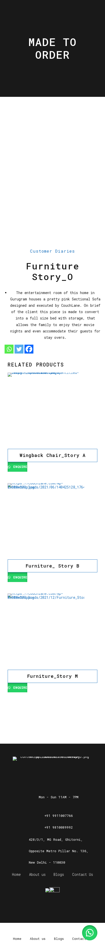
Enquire (19, 467)
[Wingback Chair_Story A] (52, 411)
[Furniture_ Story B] (52, 521)
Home (16, 874)
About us (37, 874)
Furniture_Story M (52, 676)
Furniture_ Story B (53, 566)
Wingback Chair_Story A (53, 455)
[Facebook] (28, 349)
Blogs (59, 874)
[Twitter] (19, 349)
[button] (89, 932)
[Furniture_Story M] (52, 631)
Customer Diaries (52, 251)
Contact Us (82, 874)
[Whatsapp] (9, 349)
